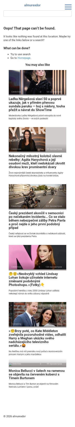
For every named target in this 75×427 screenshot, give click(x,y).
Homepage (24, 58)
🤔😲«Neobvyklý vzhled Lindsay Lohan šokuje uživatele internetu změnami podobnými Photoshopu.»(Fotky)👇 (33, 279)
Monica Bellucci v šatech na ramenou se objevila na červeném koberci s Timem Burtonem (37, 374)
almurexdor (32, 5)
